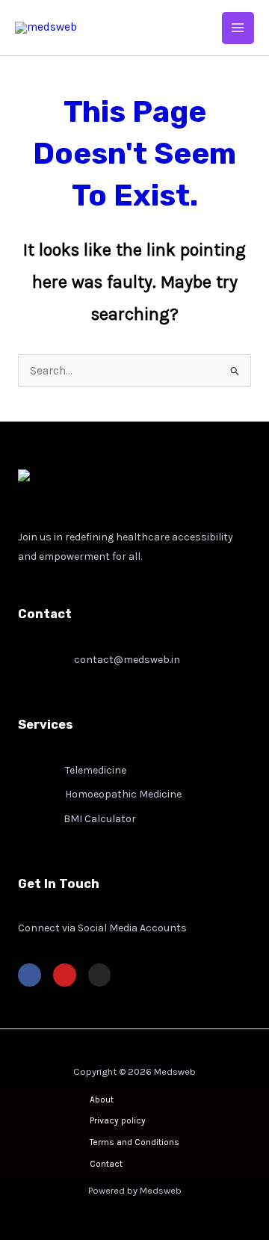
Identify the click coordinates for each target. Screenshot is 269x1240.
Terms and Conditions (134, 1142)
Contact (106, 1164)
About (102, 1099)
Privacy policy (118, 1120)
